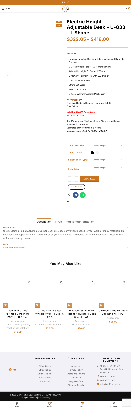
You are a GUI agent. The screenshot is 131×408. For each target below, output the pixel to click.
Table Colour (75, 152)
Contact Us (75, 377)
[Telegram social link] (68, 2)
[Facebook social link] (62, 2)
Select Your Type (77, 159)
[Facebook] (10, 369)
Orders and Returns (76, 373)
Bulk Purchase (76, 187)
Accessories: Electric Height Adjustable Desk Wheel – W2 (81, 313)
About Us (75, 366)
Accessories (17, 321)
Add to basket (89, 179)
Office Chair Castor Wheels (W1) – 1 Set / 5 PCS (49, 313)
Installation (74, 169)
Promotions (45, 381)
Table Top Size (76, 145)
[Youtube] (15, 369)
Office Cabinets (45, 373)
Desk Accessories (81, 324)
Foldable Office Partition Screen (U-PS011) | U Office (18, 313)
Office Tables (45, 370)
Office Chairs (45, 366)
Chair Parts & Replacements (49, 324)
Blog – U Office (76, 381)
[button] (76, 195)
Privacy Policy (76, 370)
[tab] (44, 221)
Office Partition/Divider (17, 324)
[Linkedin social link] (65, 2)
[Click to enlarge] (7, 75)
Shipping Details (76, 385)
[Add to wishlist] (68, 201)
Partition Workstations (18, 328)
